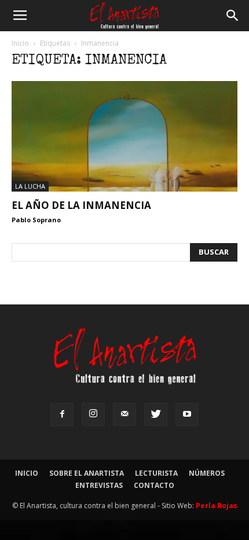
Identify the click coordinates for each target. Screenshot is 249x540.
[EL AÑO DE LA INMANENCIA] (124, 136)
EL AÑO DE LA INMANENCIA (81, 205)
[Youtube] (187, 414)
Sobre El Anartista (86, 473)
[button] (233, 15)
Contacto (154, 485)
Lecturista (156, 473)
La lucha (30, 186)
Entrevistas (99, 485)
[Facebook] (62, 414)
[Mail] (124, 414)
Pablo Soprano (36, 219)
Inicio (20, 43)
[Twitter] (155, 414)
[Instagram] (93, 414)
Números (207, 473)
